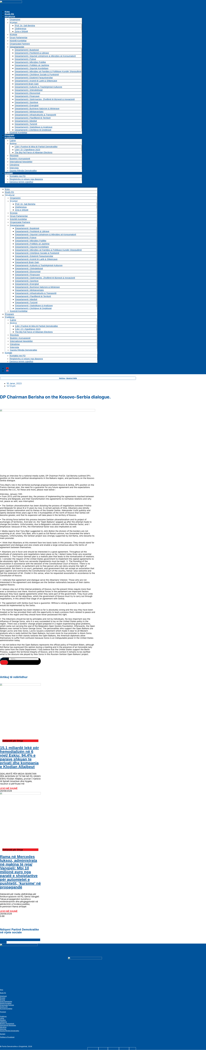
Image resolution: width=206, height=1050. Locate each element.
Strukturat (3, 996)
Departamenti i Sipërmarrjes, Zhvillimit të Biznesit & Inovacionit (45, 99)
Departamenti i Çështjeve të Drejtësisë (33, 130)
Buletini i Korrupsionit (20, 158)
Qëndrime (14, 165)
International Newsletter (21, 162)
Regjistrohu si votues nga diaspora (26, 179)
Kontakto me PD (18, 176)
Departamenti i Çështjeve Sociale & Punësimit (37, 74)
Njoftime (62, 378)
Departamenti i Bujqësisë (27, 50)
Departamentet (17, 47)
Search (4, 659)
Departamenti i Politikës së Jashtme (32, 65)
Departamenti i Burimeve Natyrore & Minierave (37, 108)
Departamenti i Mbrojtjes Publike (30, 62)
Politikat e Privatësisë (7, 1037)
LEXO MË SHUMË (9, 788)
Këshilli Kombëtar (18, 40)
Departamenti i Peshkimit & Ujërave (32, 53)
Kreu (7, 11)
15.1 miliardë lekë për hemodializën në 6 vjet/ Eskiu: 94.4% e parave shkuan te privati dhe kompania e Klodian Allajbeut (19, 757)
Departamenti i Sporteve (26, 102)
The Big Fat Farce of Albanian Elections (33, 152)
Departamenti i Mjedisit (26, 121)
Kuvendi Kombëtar (18, 132)
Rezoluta (14, 155)
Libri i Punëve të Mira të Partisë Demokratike (36, 146)
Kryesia (13, 34)
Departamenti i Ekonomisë (27, 93)
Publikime (10, 138)
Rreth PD (9, 14)
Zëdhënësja (20, 28)
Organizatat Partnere (20, 44)
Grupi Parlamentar (18, 37)
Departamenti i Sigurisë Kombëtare (31, 68)
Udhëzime (3, 1022)
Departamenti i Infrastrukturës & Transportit (35, 115)
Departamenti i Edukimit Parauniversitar (34, 77)
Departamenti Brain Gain (27, 84)
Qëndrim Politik (71, 378)
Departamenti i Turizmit (26, 124)
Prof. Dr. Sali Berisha (25, 25)
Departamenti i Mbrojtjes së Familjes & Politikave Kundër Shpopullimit (48, 71)
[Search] (4, 662)
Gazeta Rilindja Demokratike (23, 170)
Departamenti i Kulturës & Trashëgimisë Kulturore (38, 87)
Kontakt (9, 173)
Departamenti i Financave (27, 96)
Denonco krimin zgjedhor (21, 182)
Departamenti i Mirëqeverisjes (29, 111)
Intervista (14, 168)
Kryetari (2, 998)
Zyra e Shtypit (21, 31)
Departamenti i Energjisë (27, 105)
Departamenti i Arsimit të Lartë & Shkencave (36, 81)
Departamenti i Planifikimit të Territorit (33, 118)
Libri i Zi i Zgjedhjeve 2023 (27, 150)
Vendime (3, 1020)
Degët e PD (4, 1007)
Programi (9, 135)
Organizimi (15, 19)
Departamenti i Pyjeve (25, 59)
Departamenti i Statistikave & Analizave (33, 127)
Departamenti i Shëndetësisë (29, 90)
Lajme (13, 140)
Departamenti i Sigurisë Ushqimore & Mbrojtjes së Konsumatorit (45, 56)
